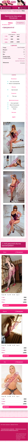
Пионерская (22, 60)
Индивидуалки (17, 10)
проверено (20, 23)
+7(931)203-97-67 (8, 27)
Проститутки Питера (5, 10)
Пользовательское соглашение (7, 428)
